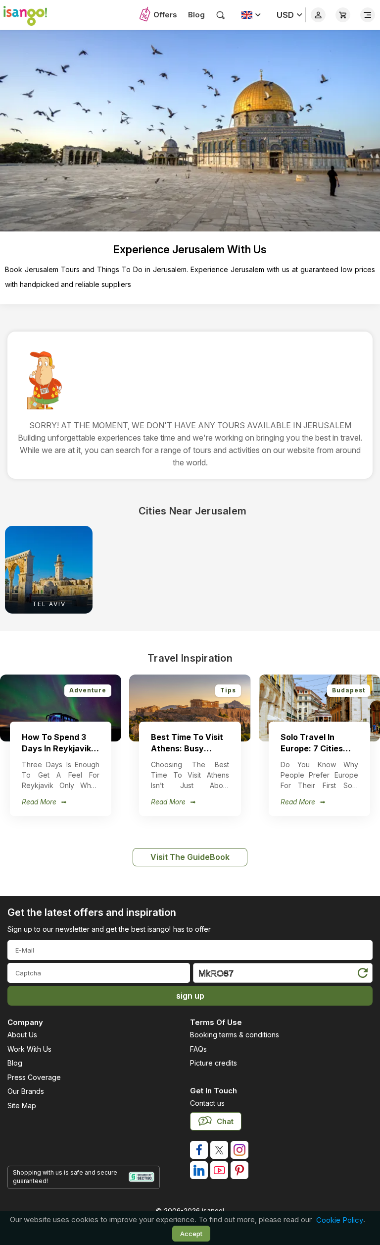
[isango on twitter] (219, 1150)
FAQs (198, 1049)
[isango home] (29, 15)
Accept (191, 1234)
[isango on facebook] (199, 1150)
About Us (22, 1034)
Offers (165, 14)
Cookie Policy (339, 1220)
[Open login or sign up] (318, 14)
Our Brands (25, 1091)
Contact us (207, 1103)
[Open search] (221, 15)
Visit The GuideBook (190, 857)
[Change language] (251, 15)
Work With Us (29, 1049)
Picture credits (213, 1063)
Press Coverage (34, 1077)
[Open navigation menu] (367, 14)
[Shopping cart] (342, 14)
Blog (196, 14)
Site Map (21, 1105)
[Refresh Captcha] (362, 974)
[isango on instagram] (239, 1150)
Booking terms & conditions (234, 1034)
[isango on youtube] (219, 1170)
